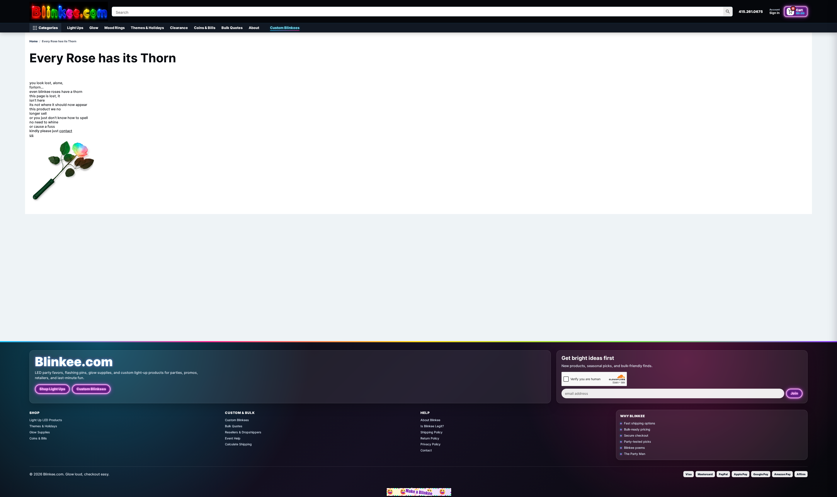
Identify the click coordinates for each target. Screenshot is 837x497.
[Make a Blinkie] (419, 492)
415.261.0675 (751, 11)
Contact (426, 450)
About (254, 28)
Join (794, 393)
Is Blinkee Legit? (432, 426)
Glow (93, 28)
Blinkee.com (74, 362)
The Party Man (634, 453)
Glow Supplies (39, 432)
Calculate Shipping (238, 444)
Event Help (232, 438)
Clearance (179, 28)
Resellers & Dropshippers (243, 432)
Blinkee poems (634, 447)
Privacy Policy (430, 444)
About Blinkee (430, 420)
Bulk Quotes (232, 28)
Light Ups (75, 28)
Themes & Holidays (147, 28)
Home (33, 41)
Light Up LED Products (45, 420)
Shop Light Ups (52, 389)
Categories (48, 28)
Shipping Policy (431, 432)
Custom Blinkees (284, 28)
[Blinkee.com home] (68, 11)
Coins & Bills (204, 28)
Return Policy (429, 438)
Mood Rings (114, 28)
